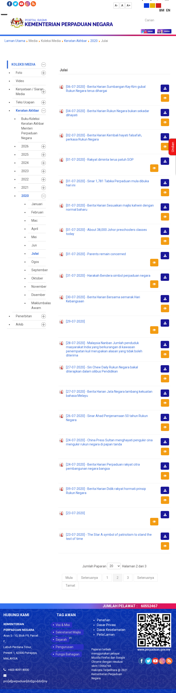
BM (162, 10)
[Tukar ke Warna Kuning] (152, 5)
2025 (25, 154)
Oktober (37, 278)
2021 (25, 187)
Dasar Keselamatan (111, 630)
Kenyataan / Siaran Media (30, 91)
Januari (36, 204)
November (38, 286)
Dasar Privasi (106, 625)
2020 (94, 41)
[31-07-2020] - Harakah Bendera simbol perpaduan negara (108, 275)
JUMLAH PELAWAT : (114, 606)
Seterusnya (89, 578)
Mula (69, 578)
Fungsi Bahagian (68, 654)
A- (116, 5)
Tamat (70, 585)
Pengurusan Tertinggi (64, 647)
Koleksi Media (23, 64)
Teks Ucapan (25, 102)
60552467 (143, 606)
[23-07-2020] (75, 513)
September (38, 270)
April (34, 229)
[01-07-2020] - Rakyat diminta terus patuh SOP (100, 159)
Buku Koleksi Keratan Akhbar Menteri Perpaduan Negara (32, 128)
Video (20, 81)
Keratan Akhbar (76, 41)
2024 (25, 163)
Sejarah (61, 639)
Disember (38, 295)
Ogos (35, 262)
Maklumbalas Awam (38, 305)
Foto (19, 73)
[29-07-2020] (75, 321)
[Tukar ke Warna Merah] (158, 5)
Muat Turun (166, 91)
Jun (34, 245)
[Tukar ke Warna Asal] (146, 5)
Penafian (103, 620)
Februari (37, 212)
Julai (35, 253)
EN (168, 10)
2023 (25, 171)
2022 (25, 179)
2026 (25, 146)
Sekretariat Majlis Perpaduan (68, 632)
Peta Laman (106, 634)
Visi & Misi (63, 625)
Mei (34, 237)
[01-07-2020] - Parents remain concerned (96, 254)
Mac (34, 220)
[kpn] (61, 23)
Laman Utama (15, 41)
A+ (128, 5)
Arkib (19, 324)
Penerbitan (24, 316)
